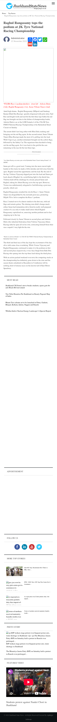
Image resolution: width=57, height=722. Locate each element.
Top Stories (11, 13)
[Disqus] (28, 354)
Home (4, 13)
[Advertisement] (28, 504)
